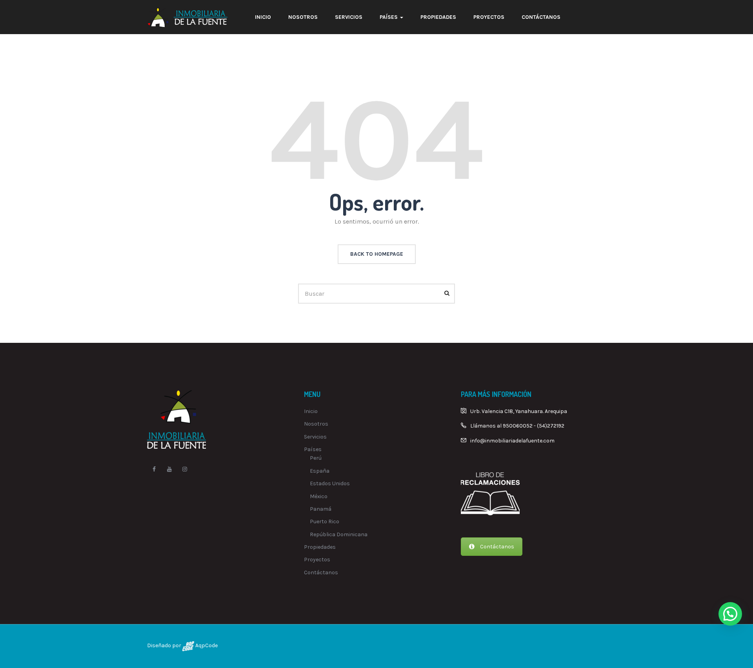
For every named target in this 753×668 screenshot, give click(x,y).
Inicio (263, 17)
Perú (316, 458)
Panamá (320, 509)
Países (389, 17)
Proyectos (488, 17)
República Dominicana (338, 534)
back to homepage (376, 254)
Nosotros (303, 17)
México (318, 496)
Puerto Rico (324, 521)
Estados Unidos (330, 483)
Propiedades (438, 17)
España (319, 471)
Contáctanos (541, 17)
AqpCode (206, 645)
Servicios (348, 17)
